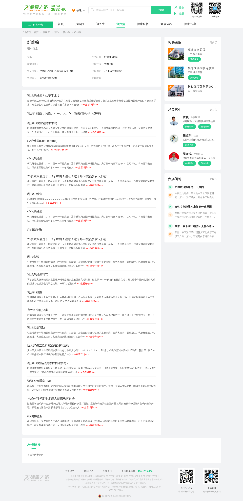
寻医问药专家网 (35, 454)
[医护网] (36, 478)
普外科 (66, 32)
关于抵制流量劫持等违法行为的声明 (94, 487)
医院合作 (107, 471)
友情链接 (33, 445)
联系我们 (88, 471)
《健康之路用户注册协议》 (92, 479)
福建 (79, 10)
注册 (181, 13)
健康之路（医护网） (44, 10)
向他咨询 (189, 126)
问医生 (100, 24)
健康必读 (190, 24)
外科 (56, 32)
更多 (212, 42)
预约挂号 (194, 59)
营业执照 (72, 487)
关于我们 (69, 471)
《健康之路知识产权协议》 (122, 483)
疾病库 (46, 32)
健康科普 (143, 24)
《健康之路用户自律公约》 (95, 483)
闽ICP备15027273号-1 (149, 476)
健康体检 (166, 24)
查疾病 (120, 24)
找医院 (79, 24)
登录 (181, 7)
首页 (61, 24)
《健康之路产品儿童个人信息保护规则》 (145, 479)
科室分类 (38, 24)
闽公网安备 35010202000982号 (116, 496)
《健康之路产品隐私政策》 (116, 479)
